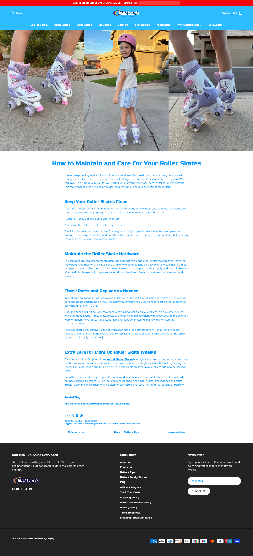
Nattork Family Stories (133, 477)
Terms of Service (130, 512)
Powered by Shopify (44, 539)
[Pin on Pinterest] (81, 415)
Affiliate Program (130, 487)
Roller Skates (62, 25)
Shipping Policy (129, 497)
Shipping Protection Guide (136, 517)
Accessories (164, 25)
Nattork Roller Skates (120, 359)
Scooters (123, 25)
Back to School (39, 25)
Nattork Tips (127, 472)
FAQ (122, 482)
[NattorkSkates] (126, 13)
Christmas (77, 424)
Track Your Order (130, 492)
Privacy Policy (128, 507)
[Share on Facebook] (77, 415)
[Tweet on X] (72, 415)
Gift (109, 424)
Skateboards (142, 25)
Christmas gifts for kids (95, 424)
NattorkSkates (26, 539)
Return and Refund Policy (135, 502)
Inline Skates (84, 25)
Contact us (126, 467)
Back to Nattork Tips (126, 432)
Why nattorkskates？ (189, 25)
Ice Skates (105, 25)
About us (125, 462)
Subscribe (199, 491)
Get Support (215, 25)
